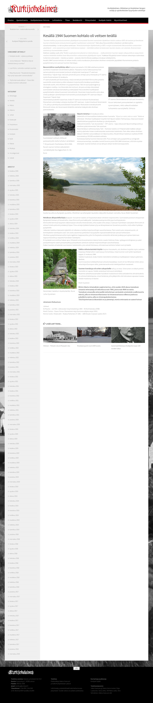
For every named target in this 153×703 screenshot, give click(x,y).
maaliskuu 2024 (14, 243)
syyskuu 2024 (14, 219)
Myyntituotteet (120, 20)
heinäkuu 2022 (14, 334)
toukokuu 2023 (14, 291)
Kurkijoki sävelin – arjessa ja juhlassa (21, 56)
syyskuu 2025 (14, 190)
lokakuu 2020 (14, 429)
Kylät (11, 139)
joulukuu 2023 (14, 257)
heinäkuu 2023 (14, 281)
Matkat (12, 144)
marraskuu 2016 (15, 654)
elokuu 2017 (13, 611)
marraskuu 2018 (15, 539)
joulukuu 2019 (14, 477)
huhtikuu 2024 (14, 238)
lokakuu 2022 (14, 319)
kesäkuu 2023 (14, 286)
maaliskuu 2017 (14, 635)
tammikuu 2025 (14, 209)
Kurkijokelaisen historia (40, 20)
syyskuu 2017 (14, 606)
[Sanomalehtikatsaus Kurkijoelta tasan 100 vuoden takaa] (128, 335)
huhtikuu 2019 (14, 515)
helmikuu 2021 (14, 410)
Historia (46, 27)
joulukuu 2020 (14, 420)
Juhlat (12, 115)
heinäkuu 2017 (14, 616)
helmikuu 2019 (14, 525)
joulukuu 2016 (14, 649)
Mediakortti (77, 20)
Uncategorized (14, 153)
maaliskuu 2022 (14, 353)
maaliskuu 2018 (14, 577)
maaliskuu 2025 (14, 204)
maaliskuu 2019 (14, 520)
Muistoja (12, 148)
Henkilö (12, 101)
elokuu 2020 (13, 439)
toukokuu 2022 (14, 343)
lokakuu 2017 (14, 601)
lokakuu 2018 (14, 544)
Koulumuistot (14, 129)
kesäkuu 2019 (14, 506)
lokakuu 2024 (14, 214)
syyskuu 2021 (14, 381)
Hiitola (12, 105)
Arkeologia (13, 96)
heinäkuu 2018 (14, 558)
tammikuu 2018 (14, 587)
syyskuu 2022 (14, 324)
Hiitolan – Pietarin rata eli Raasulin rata (56, 346)
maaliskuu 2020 (14, 463)
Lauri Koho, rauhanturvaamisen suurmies (23, 68)
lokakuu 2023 (14, 267)
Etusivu (11, 20)
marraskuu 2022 (15, 314)
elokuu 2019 (13, 496)
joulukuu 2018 (14, 534)
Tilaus (67, 20)
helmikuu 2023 (14, 300)
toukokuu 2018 (14, 568)
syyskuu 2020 (14, 434)
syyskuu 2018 (14, 549)
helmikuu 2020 (14, 467)
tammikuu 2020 (14, 472)
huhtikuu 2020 (14, 458)
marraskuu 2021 (15, 372)
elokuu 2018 (13, 553)
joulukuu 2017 (14, 592)
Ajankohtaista (22, 20)
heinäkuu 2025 (14, 195)
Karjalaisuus (13, 124)
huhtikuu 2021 (14, 400)
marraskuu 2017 (15, 597)
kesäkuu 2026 (14, 171)
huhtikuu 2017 (14, 630)
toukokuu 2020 (14, 453)
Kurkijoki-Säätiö (105, 20)
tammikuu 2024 (14, 252)
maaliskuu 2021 (14, 405)
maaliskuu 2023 (14, 295)
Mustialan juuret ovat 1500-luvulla (88, 346)
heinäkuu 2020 (14, 444)
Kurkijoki (12, 134)
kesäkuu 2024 (14, 233)
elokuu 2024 (13, 224)
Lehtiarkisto (57, 20)
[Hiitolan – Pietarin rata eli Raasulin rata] (60, 335)
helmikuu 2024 (14, 248)
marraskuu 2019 (15, 482)
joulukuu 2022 (14, 310)
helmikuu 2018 (14, 582)
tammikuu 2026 (14, 181)
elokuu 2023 (13, 276)
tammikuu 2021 (14, 415)
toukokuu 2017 (14, 625)
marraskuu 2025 (15, 185)
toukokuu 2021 (14, 396)
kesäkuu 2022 (14, 338)
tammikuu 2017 (14, 644)
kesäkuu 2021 (14, 391)
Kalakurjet (13, 120)
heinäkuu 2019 (14, 501)
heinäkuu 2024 (14, 228)
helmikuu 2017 (14, 640)
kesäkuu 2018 (14, 563)
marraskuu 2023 (15, 262)
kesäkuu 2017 (14, 620)
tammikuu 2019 (14, 530)
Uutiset (12, 158)
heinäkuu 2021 (14, 386)
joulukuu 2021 (14, 367)
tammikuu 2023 (14, 305)
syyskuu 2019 (14, 491)
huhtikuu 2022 (14, 348)
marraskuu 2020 (15, 424)
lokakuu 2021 (14, 377)
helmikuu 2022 (14, 357)
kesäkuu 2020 (14, 448)
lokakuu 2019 (14, 487)
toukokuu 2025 (14, 200)
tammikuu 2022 (14, 362)
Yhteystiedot (90, 20)
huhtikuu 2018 (14, 573)
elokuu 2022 (13, 329)
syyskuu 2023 (14, 271)
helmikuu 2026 (14, 176)
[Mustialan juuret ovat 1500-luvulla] (94, 335)
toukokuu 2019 (14, 510)
